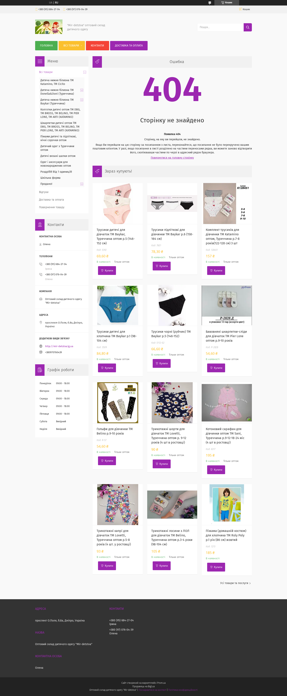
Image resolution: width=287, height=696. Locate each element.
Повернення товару (51, 207)
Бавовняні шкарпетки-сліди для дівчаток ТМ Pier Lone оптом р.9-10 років (226, 336)
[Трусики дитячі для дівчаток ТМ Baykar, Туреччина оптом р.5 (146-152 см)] (118, 203)
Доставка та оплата (129, 45)
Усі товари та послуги (234, 583)
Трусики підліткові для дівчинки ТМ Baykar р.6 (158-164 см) (172, 234)
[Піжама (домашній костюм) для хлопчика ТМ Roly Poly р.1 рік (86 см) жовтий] (227, 504)
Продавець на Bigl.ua (143, 686)
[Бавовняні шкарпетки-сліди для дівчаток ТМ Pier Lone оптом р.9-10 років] (227, 305)
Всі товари (71, 45)
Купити (109, 270)
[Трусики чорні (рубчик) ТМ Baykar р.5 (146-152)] (172, 305)
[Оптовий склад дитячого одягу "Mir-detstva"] (48, 33)
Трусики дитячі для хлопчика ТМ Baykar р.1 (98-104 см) (117, 336)
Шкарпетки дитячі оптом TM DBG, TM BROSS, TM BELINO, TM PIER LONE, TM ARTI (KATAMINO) (59, 127)
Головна (46, 45)
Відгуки (43, 192)
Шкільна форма (50, 178)
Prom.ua (161, 683)
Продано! (46, 184)
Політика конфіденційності (183, 690)
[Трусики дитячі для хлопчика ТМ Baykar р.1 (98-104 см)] (118, 305)
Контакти (97, 45)
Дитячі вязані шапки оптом (57, 156)
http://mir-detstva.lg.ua (59, 346)
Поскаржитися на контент (152, 690)
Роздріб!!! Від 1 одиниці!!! (56, 172)
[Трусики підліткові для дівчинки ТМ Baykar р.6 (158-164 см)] (172, 203)
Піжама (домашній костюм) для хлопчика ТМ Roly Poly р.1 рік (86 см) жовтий (226, 535)
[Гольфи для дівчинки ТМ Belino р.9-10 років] (118, 402)
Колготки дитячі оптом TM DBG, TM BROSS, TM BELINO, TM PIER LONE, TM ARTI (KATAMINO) (60, 113)
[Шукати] (248, 27)
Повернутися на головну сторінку (172, 157)
